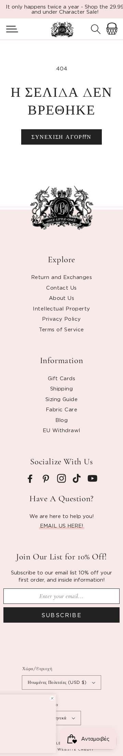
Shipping (61, 388)
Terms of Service (61, 329)
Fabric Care (61, 409)
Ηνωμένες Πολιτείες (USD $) (57, 682)
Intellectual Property (61, 308)
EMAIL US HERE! (61, 525)
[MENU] (9, 29)
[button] (9, 29)
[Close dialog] (97, 698)
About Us (61, 298)
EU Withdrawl (61, 430)
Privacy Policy (61, 318)
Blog (61, 420)
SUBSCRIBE (61, 615)
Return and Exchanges (61, 277)
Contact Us (61, 287)
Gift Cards (62, 378)
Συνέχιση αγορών (61, 137)
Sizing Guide (61, 399)
